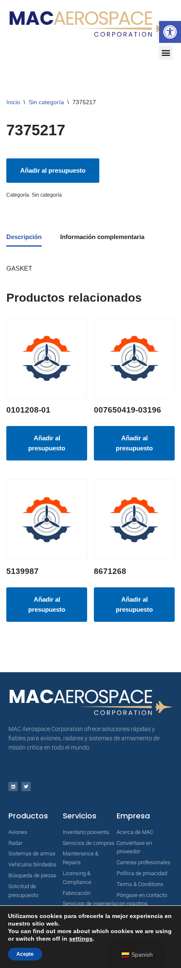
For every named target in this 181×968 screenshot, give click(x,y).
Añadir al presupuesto (52, 170)
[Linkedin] (13, 786)
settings (81, 938)
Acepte (25, 954)
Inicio (13, 102)
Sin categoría (46, 102)
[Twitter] (26, 786)
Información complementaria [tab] (102, 236)
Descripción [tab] (24, 236)
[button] (170, 32)
